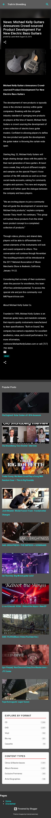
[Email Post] (5, 353)
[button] (5, 42)
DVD (25, 728)
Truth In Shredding (17, 4)
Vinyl (25, 733)
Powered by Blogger (27, 809)
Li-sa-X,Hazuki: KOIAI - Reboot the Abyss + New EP (24, 606)
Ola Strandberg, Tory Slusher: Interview (19, 446)
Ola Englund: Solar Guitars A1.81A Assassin (21, 415)
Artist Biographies (25, 779)
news (6, 356)
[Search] (47, 4)
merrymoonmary (32, 814)
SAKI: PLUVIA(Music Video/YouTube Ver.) (20, 637)
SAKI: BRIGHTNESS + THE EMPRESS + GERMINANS (24, 545)
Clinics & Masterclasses (25, 763)
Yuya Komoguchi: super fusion (15, 702)
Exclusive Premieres (25, 774)
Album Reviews (25, 768)
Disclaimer (10, 804)
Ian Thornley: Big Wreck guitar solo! (18, 576)
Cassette (25, 744)
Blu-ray (25, 738)
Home (8, 801)
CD (25, 722)
